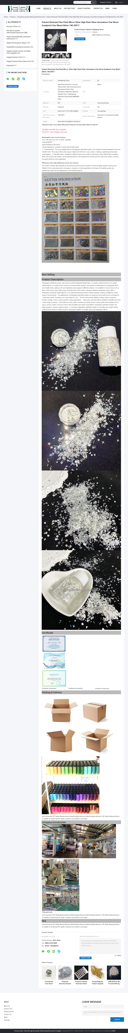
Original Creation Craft (14, 57)
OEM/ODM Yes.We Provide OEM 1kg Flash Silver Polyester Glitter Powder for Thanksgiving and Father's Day (114, 983)
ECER (113, 1031)
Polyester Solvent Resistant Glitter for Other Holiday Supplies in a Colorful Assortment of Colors (81, 983)
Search (94, 2)
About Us (57, 8)
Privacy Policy (18, 1031)
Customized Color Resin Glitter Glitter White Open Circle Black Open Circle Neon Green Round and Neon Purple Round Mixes (49, 983)
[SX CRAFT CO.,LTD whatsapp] (14, 79)
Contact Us (98, 8)
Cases (114, 8)
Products (47, 8)
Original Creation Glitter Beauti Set (18, 61)
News (107, 8)
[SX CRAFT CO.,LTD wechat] (19, 79)
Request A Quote (105, 2)
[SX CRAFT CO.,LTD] (19, 9)
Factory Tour (69, 8)
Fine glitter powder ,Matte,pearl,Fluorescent (31, 17)
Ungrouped (10, 65)
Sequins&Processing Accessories (18, 47)
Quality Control (84, 8)
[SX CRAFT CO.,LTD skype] (25, 79)
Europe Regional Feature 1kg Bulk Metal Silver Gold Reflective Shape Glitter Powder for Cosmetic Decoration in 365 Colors (98, 983)
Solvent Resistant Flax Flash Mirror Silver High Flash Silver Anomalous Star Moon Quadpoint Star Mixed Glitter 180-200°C (56, 62)
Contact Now (80, 39)
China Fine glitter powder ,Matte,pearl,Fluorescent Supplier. (43, 1031)
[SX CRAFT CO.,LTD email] (9, 79)
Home (38, 8)
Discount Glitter (12, 26)
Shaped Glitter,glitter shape (16, 43)
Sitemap (7, 1020)
